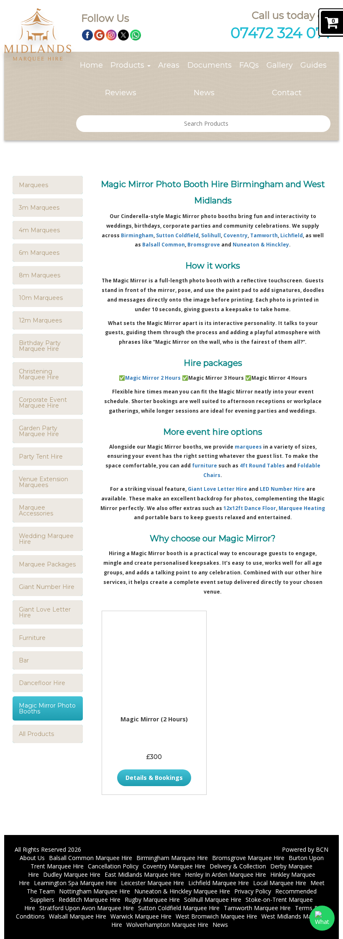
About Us (32, 858)
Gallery (279, 65)
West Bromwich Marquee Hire (216, 916)
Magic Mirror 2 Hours (153, 377)
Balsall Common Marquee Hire (90, 858)
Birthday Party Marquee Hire (40, 346)
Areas (168, 65)
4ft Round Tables (262, 465)
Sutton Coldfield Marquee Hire (179, 908)
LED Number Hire (282, 488)
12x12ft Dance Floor (249, 508)
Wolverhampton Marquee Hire (167, 925)
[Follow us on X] (123, 34)
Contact (287, 92)
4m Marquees (39, 230)
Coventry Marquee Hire (174, 866)
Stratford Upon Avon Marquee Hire (86, 908)
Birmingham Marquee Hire (172, 858)
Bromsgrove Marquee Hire (248, 858)
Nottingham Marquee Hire (94, 891)
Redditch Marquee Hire (89, 899)
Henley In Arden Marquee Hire (225, 874)
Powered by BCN (305, 849)
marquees (248, 446)
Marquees (33, 185)
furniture (204, 465)
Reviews (120, 92)
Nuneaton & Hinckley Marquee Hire (182, 891)
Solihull (211, 235)
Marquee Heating (302, 508)
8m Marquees (39, 275)
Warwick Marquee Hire (141, 916)
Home (91, 65)
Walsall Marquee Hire (77, 916)
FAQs (249, 65)
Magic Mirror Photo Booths (47, 708)
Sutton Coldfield (177, 235)
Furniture (32, 638)
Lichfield (291, 235)
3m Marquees (39, 207)
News (204, 92)
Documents (209, 65)
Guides (313, 65)
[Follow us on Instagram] (111, 34)
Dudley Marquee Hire (71, 874)
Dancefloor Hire (42, 683)
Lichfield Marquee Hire (218, 883)
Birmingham (137, 235)
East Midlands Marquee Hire (143, 874)
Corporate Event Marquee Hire (43, 402)
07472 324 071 (280, 33)
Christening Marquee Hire (39, 374)
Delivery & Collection (238, 866)
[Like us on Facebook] (87, 34)
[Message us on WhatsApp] (135, 34)
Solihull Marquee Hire (212, 899)
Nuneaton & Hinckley (261, 244)
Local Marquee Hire (279, 883)
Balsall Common (163, 244)
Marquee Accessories (36, 510)
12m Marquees (40, 320)
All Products (36, 734)
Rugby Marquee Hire (152, 899)
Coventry (235, 235)
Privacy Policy (252, 891)
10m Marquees (41, 298)
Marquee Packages (47, 564)
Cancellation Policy (113, 866)
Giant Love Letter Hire (45, 612)
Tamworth (264, 235)
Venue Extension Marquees (43, 482)
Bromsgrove (203, 244)
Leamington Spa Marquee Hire (75, 883)
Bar (24, 660)
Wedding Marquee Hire (46, 539)
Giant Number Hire (46, 587)
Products (128, 65)
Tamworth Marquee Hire (257, 908)
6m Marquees (39, 252)
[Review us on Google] (99, 34)
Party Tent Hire (41, 456)
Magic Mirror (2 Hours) (154, 719)
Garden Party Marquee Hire (39, 431)
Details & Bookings (154, 778)
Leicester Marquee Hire (152, 883)
